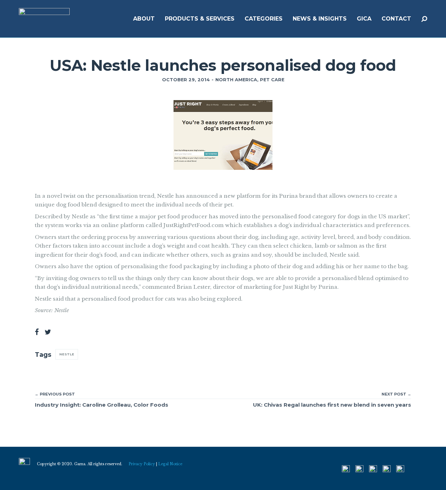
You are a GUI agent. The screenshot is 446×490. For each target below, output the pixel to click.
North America (236, 79)
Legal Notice (170, 464)
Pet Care (272, 79)
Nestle (66, 354)
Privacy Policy (142, 464)
